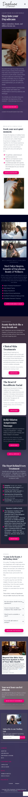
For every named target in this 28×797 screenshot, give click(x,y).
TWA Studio (21, 790)
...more (20, 669)
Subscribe (22, 737)
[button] (24, 4)
